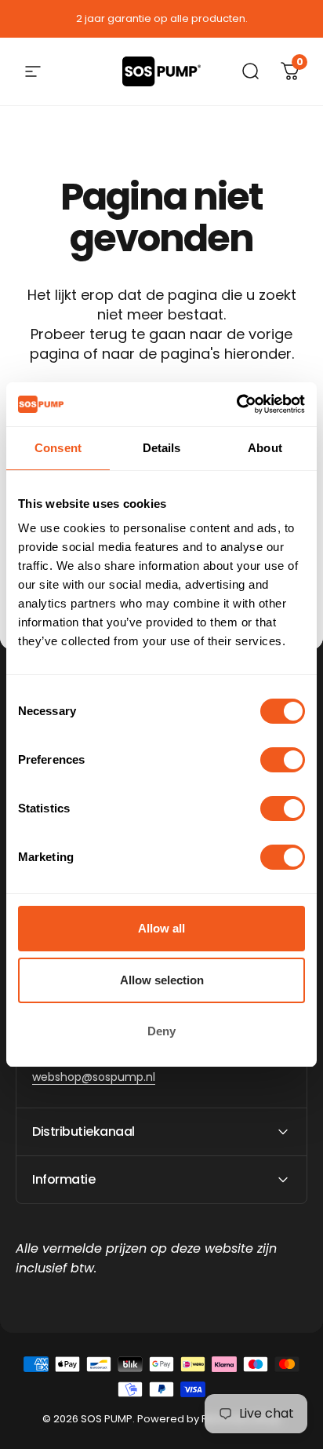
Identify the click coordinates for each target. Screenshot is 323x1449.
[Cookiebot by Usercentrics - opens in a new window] (236, 404)
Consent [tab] (58, 447)
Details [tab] (162, 447)
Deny (161, 1031)
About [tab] (265, 447)
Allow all (161, 928)
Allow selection (162, 980)
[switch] (282, 759)
